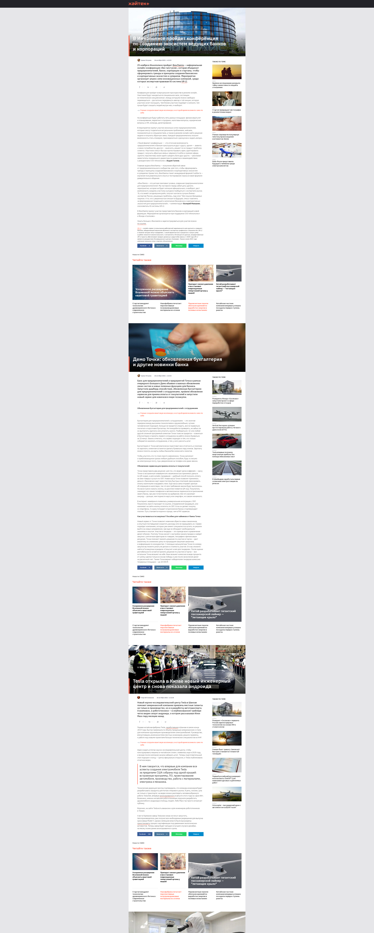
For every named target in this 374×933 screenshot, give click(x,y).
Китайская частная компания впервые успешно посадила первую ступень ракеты (228, 306)
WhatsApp (179, 246)
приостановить (143, 823)
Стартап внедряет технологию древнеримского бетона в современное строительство (143, 307)
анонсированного (167, 796)
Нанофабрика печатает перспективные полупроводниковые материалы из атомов (170, 306)
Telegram (196, 246)
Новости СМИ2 (138, 255)
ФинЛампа (178, 65)
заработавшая (172, 727)
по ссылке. (141, 223)
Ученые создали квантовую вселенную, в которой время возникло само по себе (171, 111)
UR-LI (184, 81)
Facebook (145, 246)
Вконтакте (162, 246)
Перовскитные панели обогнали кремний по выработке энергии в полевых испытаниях (198, 306)
